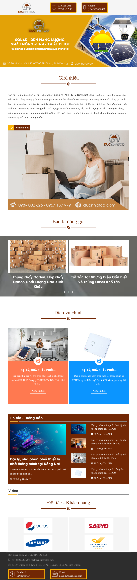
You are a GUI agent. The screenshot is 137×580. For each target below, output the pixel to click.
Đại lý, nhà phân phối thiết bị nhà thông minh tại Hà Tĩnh (108, 456)
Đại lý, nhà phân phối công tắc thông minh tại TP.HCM (107, 471)
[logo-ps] (38, 525)
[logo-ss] (38, 542)
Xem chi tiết (22, 127)
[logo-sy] (99, 525)
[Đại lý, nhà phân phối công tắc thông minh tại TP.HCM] (99, 344)
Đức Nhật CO (23, 576)
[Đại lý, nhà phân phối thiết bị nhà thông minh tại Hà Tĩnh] (38, 344)
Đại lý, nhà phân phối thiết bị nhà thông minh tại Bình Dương (108, 442)
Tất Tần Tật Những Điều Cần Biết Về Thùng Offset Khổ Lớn (99, 279)
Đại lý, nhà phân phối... (38, 370)
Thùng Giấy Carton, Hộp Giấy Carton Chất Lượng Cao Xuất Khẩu (38, 282)
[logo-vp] (99, 542)
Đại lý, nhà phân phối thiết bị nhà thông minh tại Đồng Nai (35, 461)
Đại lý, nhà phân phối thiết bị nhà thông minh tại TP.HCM (108, 427)
